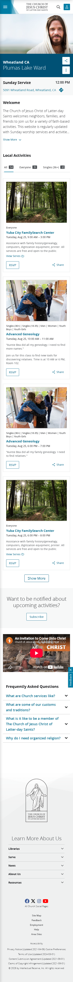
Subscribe (37, 616)
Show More (36, 578)
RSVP (12, 265)
